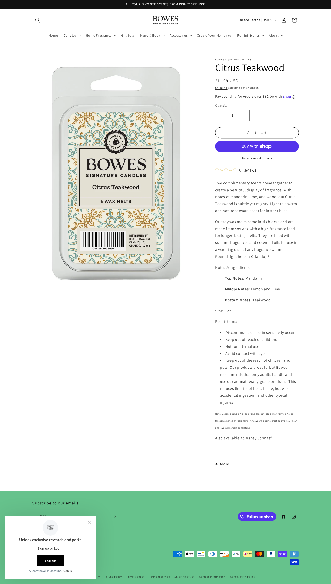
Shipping (221, 87)
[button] (37, 20)
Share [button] (224, 464)
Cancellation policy (242, 576)
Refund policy (113, 576)
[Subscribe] (114, 516)
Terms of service (159, 576)
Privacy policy (136, 576)
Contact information (212, 576)
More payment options (257, 158)
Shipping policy (184, 576)
